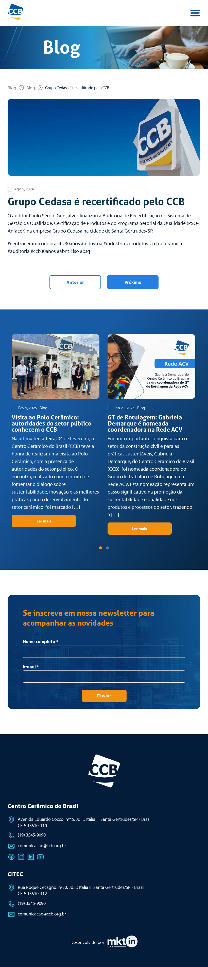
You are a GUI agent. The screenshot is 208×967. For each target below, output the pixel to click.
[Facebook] (11, 857)
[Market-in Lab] (122, 946)
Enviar (104, 695)
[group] (55, 430)
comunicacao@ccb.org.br (42, 845)
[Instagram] (21, 857)
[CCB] (104, 771)
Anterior (75, 282)
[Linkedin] (30, 857)
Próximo (133, 282)
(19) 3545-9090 (32, 835)
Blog (12, 88)
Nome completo (40, 641)
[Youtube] (40, 857)
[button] (100, 547)
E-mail (31, 666)
